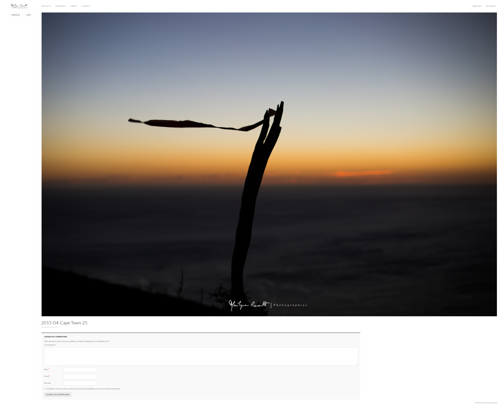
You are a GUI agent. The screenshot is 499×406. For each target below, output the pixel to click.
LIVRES (73, 6)
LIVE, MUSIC (491, 6)
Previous (16, 15)
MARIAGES (477, 6)
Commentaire (50, 345)
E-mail (47, 376)
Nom (46, 369)
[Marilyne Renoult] (19, 6)
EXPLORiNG (60, 6)
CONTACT (86, 6)
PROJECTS (46, 6)
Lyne (45, 327)
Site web (47, 383)
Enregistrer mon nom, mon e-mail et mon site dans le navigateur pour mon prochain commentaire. (84, 389)
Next (29, 15)
